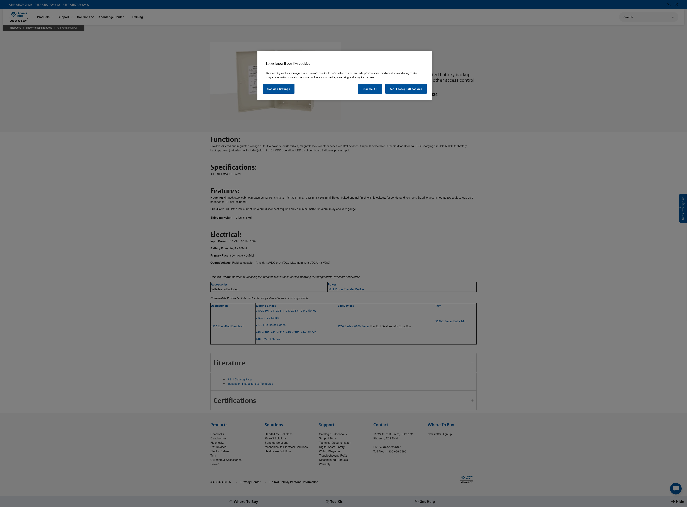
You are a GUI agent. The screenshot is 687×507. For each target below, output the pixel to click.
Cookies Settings (278, 89)
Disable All (370, 89)
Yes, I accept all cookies (406, 89)
